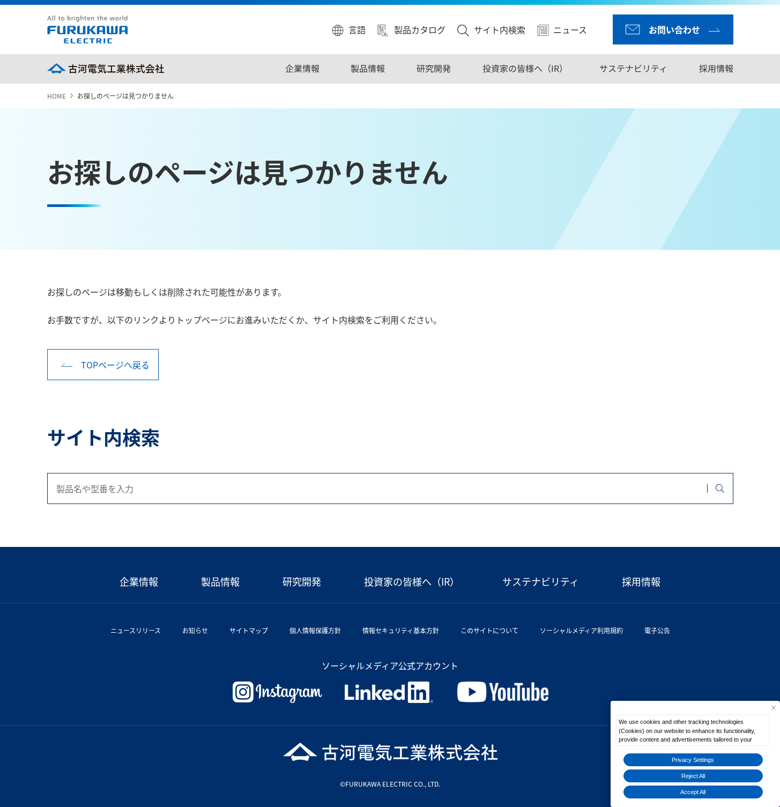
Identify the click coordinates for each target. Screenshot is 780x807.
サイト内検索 (499, 29)
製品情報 (368, 68)
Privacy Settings (693, 760)
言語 (357, 29)
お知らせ (195, 630)
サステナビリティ (633, 68)
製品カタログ (419, 29)
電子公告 (657, 630)
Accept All (692, 792)
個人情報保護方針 (315, 630)
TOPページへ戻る (115, 364)
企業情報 (302, 68)
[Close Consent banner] (773, 707)
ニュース (570, 29)
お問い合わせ (674, 29)
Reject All (693, 776)
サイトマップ (248, 630)
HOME (56, 95)
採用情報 (716, 68)
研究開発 (434, 68)
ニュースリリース (135, 630)
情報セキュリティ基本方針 (400, 630)
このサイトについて (489, 630)
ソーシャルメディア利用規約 (581, 630)
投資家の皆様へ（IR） (525, 68)
